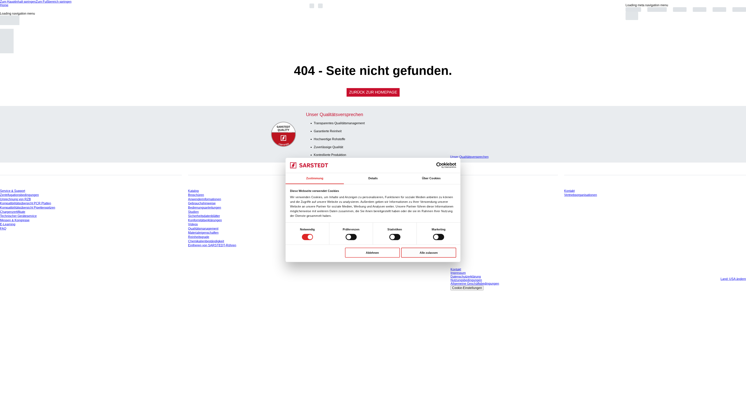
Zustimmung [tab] (314, 178)
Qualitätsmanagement (203, 228)
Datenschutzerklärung (466, 276)
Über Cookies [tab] (431, 178)
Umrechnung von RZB (15, 199)
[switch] (351, 237)
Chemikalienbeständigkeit (206, 241)
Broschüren (196, 195)
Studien (193, 212)
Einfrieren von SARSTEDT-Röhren (212, 245)
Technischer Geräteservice (18, 216)
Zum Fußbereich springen (53, 1)
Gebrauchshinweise (202, 203)
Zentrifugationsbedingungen (19, 195)
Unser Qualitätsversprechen (469, 156)
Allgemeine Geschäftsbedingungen (475, 283)
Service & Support (12, 190)
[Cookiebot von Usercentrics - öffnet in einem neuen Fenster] (439, 165)
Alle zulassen (429, 252)
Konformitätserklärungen (205, 220)
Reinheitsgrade (198, 237)
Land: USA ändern (733, 279)
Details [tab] (373, 178)
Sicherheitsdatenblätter (204, 216)
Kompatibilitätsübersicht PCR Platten (25, 203)
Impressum (458, 273)
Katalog (193, 190)
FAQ (3, 228)
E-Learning (7, 224)
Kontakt (569, 190)
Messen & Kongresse (15, 220)
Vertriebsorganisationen (580, 195)
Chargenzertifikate (12, 212)
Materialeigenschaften (203, 232)
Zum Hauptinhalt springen (18, 1)
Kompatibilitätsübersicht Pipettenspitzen (27, 207)
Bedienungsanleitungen (204, 207)
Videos (193, 224)
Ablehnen (372, 252)
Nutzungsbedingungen (466, 280)
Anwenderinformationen (204, 199)
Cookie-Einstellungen (467, 288)
